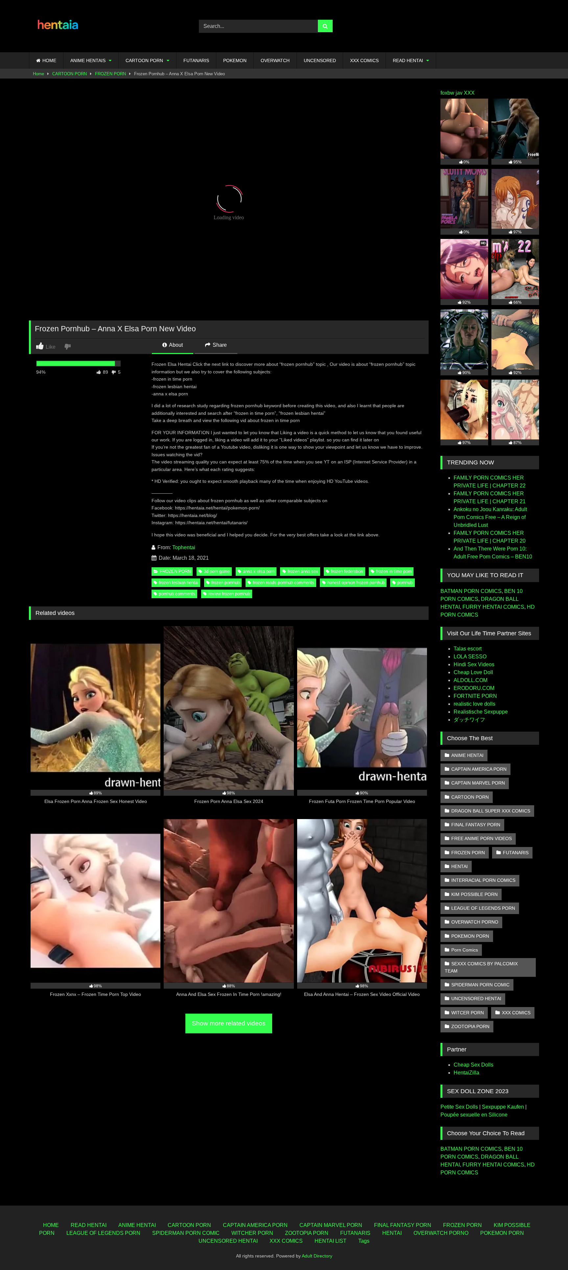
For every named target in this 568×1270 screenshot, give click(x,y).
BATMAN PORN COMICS (471, 591)
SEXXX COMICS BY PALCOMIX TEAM (481, 967)
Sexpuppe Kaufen (503, 1107)
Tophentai (183, 547)
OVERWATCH (275, 60)
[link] (68, 346)
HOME (49, 60)
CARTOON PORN (144, 60)
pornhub (405, 582)
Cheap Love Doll (473, 672)
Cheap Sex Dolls (473, 1065)
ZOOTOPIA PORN (470, 1026)
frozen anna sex (303, 571)
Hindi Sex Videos (474, 664)
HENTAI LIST (330, 1241)
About (175, 345)
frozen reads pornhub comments (283, 582)
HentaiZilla (466, 1072)
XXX (469, 93)
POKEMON (235, 60)
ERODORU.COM (474, 688)
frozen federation (347, 571)
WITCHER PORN (252, 1233)
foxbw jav (451, 93)
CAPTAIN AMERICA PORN (479, 769)
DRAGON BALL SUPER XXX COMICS (490, 810)
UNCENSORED (320, 60)
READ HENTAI (408, 60)
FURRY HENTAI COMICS (493, 607)
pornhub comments (177, 593)
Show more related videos (229, 1023)
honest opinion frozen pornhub (356, 582)
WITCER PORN (467, 1012)
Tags (363, 1241)
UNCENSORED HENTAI (476, 998)
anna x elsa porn (258, 571)
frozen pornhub (225, 582)
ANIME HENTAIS (88, 60)
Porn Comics (464, 949)
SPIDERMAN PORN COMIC (480, 984)
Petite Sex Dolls (459, 1107)
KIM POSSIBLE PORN (474, 894)
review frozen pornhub (229, 593)
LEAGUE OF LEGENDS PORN (483, 908)
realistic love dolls (474, 704)
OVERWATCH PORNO (474, 922)
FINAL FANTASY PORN (475, 824)
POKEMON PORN (470, 936)
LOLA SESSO (470, 656)
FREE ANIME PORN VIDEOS (481, 838)
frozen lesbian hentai (178, 582)
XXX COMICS (364, 60)
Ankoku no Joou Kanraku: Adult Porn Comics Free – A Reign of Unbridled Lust (490, 517)
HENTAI (459, 866)
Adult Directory (317, 1255)
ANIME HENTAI (467, 755)
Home (38, 73)
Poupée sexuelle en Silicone (474, 1114)
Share (219, 345)
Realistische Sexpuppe (481, 712)
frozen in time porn (394, 571)
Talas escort (468, 648)
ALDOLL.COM (470, 680)
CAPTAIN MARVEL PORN (478, 783)
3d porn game (217, 571)
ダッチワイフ (469, 719)
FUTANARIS (196, 60)
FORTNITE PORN (475, 696)
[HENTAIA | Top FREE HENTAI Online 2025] (58, 26)
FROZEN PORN (110, 73)
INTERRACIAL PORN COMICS (483, 880)
